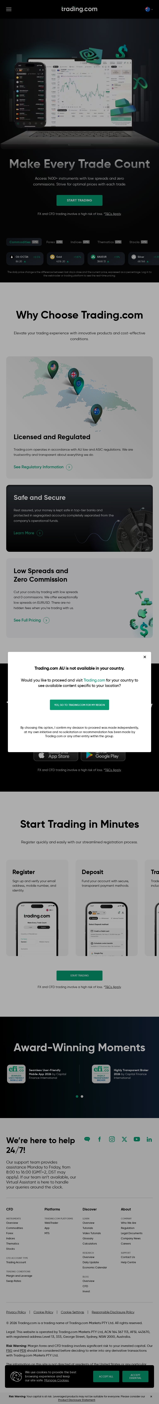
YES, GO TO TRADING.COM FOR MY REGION (79, 704)
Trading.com (94, 680)
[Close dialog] (145, 657)
